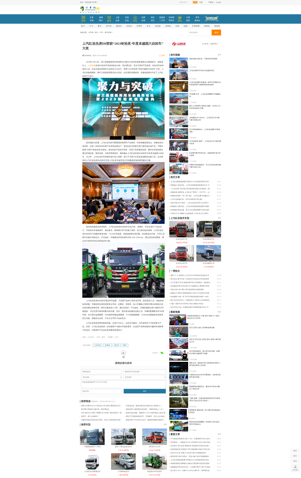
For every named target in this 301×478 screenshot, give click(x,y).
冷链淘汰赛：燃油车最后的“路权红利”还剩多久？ (144, 406)
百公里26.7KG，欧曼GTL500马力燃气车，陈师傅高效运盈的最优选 (191, 470)
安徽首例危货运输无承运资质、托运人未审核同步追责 (101, 420)
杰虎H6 (107, 345)
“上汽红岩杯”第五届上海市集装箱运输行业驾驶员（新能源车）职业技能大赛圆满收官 (191, 189)
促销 (143, 20)
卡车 (101, 32)
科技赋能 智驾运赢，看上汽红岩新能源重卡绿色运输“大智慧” (191, 210)
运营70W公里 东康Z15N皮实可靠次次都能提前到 (188, 453)
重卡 (99, 26)
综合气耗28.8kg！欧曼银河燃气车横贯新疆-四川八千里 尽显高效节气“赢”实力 (191, 307)
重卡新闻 (108, 32)
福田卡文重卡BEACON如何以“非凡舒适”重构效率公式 (101, 406)
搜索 (216, 32)
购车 (295, 456)
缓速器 (217, 26)
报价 (153, 17)
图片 (101, 20)
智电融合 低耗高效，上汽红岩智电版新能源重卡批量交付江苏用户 (191, 206)
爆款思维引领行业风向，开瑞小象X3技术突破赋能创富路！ (191, 456)
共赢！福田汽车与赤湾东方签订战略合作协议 (186, 304)
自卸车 (129, 26)
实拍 (127, 20)
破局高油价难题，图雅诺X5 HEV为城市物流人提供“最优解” (146, 413)
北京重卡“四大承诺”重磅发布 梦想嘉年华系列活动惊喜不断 (191, 446)
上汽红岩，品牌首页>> (210, 44)
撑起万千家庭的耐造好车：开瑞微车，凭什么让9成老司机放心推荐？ (146, 416)
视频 (101, 17)
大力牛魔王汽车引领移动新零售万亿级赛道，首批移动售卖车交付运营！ (191, 282)
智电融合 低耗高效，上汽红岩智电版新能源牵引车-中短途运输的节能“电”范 (191, 185)
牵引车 (109, 26)
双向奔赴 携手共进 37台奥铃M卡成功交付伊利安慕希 (189, 279)
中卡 (91, 26)
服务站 (197, 20)
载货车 (119, 26)
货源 (188, 20)
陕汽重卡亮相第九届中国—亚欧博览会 (95, 409)
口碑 (188, 17)
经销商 (171, 17)
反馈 (163, 55)
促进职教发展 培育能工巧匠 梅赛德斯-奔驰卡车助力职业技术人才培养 (191, 449)
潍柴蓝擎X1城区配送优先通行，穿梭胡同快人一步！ (145, 409)
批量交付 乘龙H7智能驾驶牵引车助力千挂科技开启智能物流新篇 (191, 293)
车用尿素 (196, 26)
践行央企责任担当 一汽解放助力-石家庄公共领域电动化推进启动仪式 (191, 300)
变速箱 (168, 26)
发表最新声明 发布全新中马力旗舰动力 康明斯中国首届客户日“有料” (191, 286)
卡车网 (90, 32)
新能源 (162, 17)
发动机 (158, 26)
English (218, 2)
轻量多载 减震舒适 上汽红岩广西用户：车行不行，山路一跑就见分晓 (191, 192)
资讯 (96, 32)
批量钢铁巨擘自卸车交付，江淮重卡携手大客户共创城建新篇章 (191, 467)
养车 (197, 17)
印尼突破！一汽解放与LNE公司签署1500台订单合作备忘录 (191, 442)
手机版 (210, 2)
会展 (117, 20)
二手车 (162, 20)
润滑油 (207, 26)
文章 (91, 17)
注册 (200, 2)
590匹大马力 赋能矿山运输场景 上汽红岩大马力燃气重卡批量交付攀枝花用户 (191, 213)
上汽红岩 (91, 65)
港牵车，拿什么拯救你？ (90, 416)
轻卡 (83, 26)
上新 (117, 17)
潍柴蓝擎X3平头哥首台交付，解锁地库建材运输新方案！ (146, 420)
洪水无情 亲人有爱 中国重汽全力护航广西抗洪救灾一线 (101, 413)
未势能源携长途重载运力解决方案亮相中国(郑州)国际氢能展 (191, 463)
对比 (153, 20)
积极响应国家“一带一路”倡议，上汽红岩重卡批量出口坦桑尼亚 (191, 196)
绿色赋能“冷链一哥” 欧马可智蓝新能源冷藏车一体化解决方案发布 (191, 296)
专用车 (139, 26)
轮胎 (185, 26)
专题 (91, 20)
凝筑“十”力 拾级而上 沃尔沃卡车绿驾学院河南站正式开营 (191, 275)
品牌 (143, 17)
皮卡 (148, 26)
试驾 (127, 17)
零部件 (171, 20)
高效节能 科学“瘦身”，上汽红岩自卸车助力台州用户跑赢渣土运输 (191, 203)
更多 (165, 424)
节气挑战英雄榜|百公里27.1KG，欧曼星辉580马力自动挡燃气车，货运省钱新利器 (191, 439)
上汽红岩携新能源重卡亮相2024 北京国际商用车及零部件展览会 (191, 182)
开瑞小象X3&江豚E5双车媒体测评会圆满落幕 (187, 289)
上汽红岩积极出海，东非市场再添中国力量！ (186, 199)
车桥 (177, 26)
